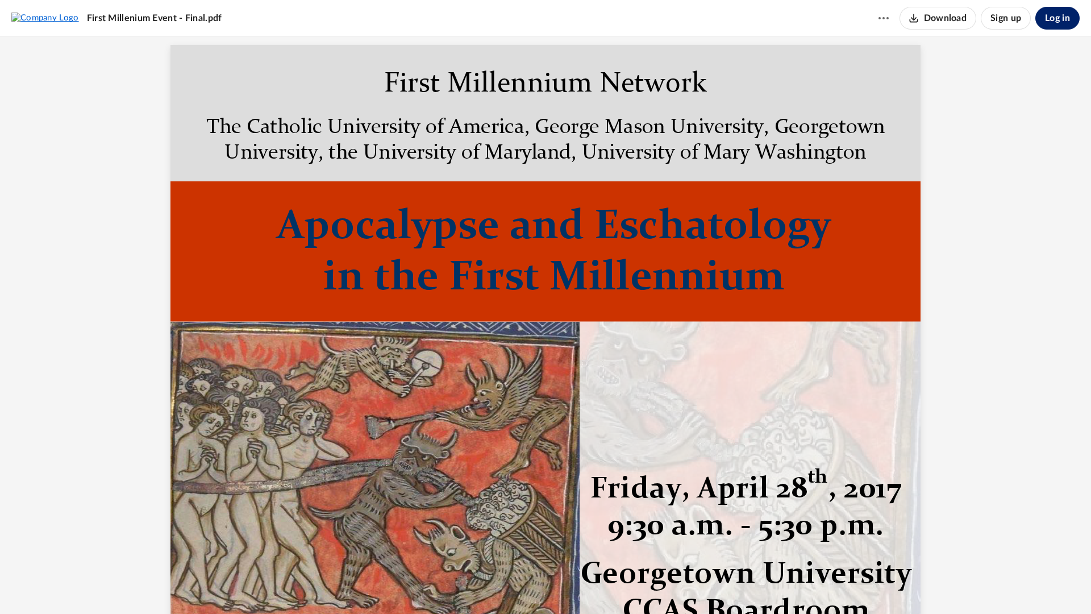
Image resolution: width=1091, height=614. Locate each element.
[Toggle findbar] (503, 586)
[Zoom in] (564, 586)
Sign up (1005, 18)
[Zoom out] (525, 586)
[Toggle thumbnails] (482, 586)
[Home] (45, 17)
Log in (1057, 18)
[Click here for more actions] (883, 18)
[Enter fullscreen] (608, 586)
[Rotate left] (587, 586)
